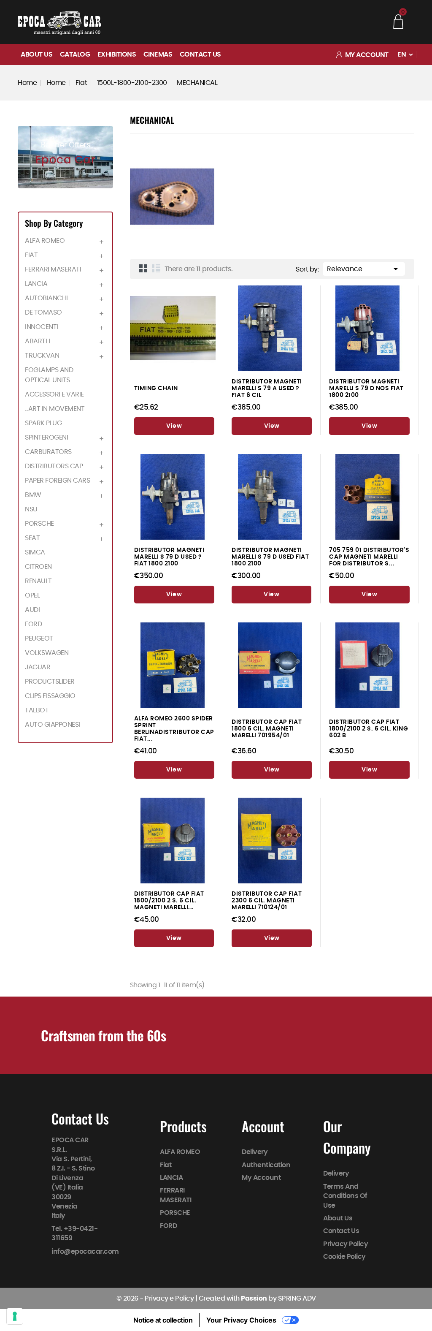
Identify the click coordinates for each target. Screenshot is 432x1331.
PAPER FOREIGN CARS (57, 480)
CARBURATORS (48, 451)
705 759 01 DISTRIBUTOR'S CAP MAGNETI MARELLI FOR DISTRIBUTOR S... (369, 557)
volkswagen (46, 652)
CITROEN (38, 566)
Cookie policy (344, 1256)
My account (261, 1177)
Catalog (75, 54)
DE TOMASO (43, 312)
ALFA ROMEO (45, 240)
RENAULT (38, 581)
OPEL (32, 595)
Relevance (364, 269)
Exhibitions (116, 54)
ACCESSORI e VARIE (54, 394)
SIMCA (35, 552)
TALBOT (37, 710)
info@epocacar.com (85, 1251)
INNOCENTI (41, 326)
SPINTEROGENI (46, 437)
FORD (33, 624)
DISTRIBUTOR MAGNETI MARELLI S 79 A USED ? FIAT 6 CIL (267, 388)
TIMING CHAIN (156, 388)
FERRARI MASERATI (53, 269)
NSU (31, 509)
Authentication (266, 1165)
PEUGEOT (39, 638)
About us (36, 54)
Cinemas (158, 54)
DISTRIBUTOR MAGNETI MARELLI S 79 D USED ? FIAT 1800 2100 (169, 557)
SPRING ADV (297, 1298)
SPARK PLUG (43, 423)
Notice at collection (162, 1320)
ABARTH (37, 341)
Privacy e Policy (169, 1298)
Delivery (254, 1152)
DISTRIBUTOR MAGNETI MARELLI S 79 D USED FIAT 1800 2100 (270, 557)
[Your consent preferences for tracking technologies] (15, 1316)
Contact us (200, 54)
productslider (50, 681)
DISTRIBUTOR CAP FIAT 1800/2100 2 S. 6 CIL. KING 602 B (368, 729)
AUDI (32, 609)
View (174, 426)
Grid (143, 268)
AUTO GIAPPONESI (52, 724)
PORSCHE (39, 523)
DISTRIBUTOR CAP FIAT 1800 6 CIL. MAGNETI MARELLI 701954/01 (267, 729)
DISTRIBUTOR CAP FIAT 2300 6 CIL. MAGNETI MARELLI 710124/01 (267, 900)
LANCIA (36, 283)
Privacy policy (345, 1244)
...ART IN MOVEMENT (54, 408)
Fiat (31, 255)
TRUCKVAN (42, 355)
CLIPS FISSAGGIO (50, 696)
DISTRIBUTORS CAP (54, 466)
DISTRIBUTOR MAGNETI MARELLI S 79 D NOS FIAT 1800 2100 (366, 388)
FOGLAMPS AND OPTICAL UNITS (49, 375)
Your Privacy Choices (241, 1320)
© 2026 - (130, 1298)
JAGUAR (37, 667)
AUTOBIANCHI (46, 298)
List (156, 268)
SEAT (32, 538)
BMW (33, 495)
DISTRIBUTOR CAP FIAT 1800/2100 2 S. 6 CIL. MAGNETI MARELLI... (169, 900)
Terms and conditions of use (345, 1196)
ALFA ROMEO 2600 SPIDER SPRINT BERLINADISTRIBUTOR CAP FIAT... (174, 728)
